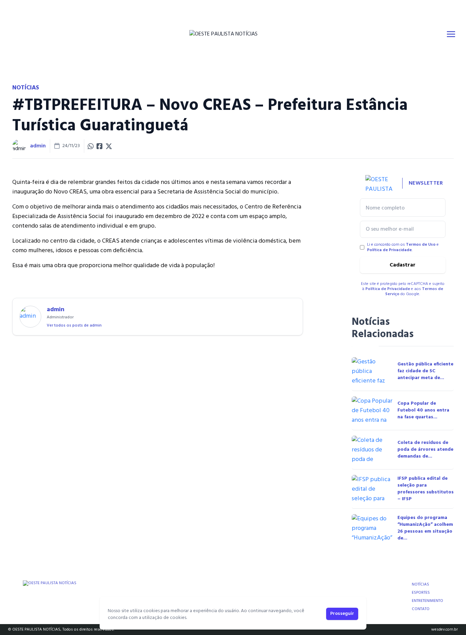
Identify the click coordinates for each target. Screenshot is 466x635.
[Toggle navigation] (451, 34)
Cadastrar (403, 265)
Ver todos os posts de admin (74, 325)
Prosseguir (342, 614)
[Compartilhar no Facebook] (99, 146)
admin (38, 146)
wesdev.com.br (444, 629)
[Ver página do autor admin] (19, 146)
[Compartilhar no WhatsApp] (90, 146)
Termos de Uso (421, 244)
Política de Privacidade (389, 250)
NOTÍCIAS (420, 584)
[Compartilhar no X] (109, 146)
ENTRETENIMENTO (427, 600)
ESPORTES (421, 592)
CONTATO (420, 609)
